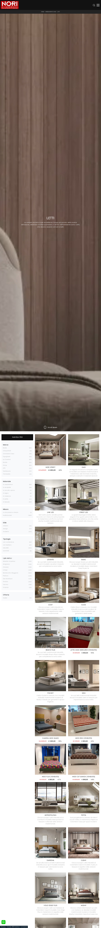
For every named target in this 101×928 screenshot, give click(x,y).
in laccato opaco (9, 490)
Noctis (5, 462)
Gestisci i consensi (20, 927)
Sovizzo (5, 581)
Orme (5, 465)
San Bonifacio (8, 579)
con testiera (7, 545)
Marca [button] (5, 445)
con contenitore (8, 542)
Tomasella (6, 474)
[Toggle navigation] (98, 5)
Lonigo (5, 570)
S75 (4, 468)
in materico (7, 496)
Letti (58, 12)
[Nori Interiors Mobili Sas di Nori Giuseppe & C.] (10, 5)
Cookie (9, 927)
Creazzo (6, 567)
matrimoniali (7, 515)
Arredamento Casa (50, 12)
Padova (5, 576)
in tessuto (6, 502)
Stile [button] (5, 523)
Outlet (5, 598)
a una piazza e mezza (10, 512)
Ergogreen (6, 456)
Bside (5, 448)
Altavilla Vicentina (9, 561)
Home (42, 12)
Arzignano (6, 564)
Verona (5, 584)
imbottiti (6, 548)
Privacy (3, 927)
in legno (6, 493)
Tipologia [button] (6, 539)
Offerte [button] (6, 595)
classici (5, 526)
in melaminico (8, 484)
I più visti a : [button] (7, 558)
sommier (6, 551)
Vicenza (5, 587)
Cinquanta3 (7, 451)
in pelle (5, 499)
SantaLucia (6, 471)
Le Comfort (7, 459)
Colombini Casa (8, 454)
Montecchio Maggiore (10, 573)
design (5, 529)
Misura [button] (5, 509)
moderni (6, 531)
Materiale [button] (7, 481)
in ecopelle (7, 487)
